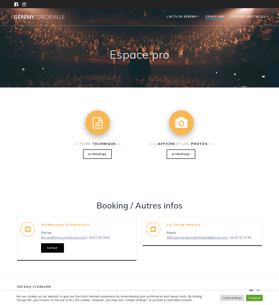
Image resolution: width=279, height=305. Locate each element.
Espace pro (215, 16)
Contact (52, 248)
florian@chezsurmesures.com (63, 237)
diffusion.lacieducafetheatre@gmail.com (197, 237)
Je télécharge (97, 154)
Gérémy (39, 17)
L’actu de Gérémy (181, 16)
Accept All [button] (254, 298)
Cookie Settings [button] (232, 298)
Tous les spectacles (247, 16)
